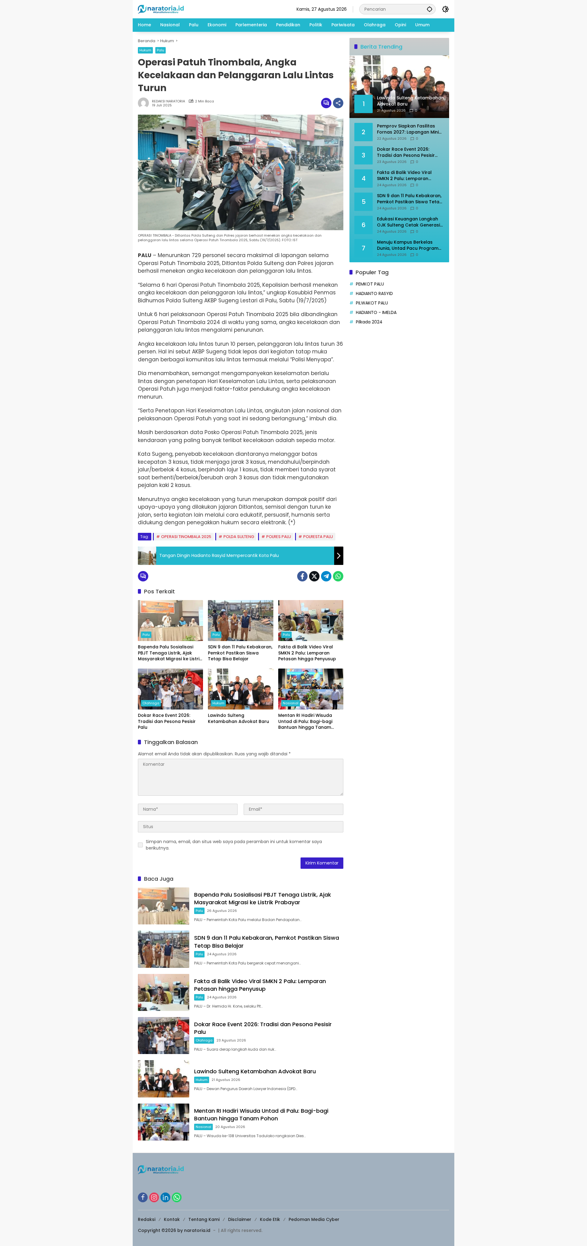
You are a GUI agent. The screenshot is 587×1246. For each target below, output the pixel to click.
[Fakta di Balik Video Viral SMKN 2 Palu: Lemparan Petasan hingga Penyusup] (310, 620)
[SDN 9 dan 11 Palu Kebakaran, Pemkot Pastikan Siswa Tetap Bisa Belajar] (240, 620)
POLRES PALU (278, 537)
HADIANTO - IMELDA (376, 312)
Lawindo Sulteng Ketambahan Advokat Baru (238, 718)
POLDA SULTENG (238, 537)
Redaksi (146, 1219)
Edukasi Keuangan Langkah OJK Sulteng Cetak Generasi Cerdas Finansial (408, 222)
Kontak (172, 1219)
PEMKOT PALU (370, 284)
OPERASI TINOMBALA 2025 (186, 537)
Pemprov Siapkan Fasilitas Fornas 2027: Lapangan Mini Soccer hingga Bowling (408, 129)
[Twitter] (314, 576)
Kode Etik (270, 1219)
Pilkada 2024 (369, 322)
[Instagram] (154, 1197)
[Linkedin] (165, 1197)
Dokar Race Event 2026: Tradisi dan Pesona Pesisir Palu (167, 721)
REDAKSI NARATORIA (168, 101)
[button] (429, 9)
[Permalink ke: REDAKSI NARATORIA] (145, 103)
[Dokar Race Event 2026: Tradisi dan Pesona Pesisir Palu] (170, 689)
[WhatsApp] (338, 576)
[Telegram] (326, 576)
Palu (160, 50)
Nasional (290, 703)
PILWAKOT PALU (372, 303)
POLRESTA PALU (318, 537)
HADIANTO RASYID (374, 293)
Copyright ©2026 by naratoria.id (174, 1230)
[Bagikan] (338, 103)
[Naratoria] (161, 9)
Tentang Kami (204, 1219)
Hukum (145, 50)
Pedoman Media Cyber (314, 1219)
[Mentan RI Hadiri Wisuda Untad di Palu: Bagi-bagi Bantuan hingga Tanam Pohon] (310, 689)
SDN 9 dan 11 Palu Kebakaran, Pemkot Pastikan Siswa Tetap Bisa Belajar (240, 653)
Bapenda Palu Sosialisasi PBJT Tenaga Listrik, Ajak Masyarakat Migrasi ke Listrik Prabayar (170, 653)
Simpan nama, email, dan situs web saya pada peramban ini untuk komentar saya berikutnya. (234, 845)
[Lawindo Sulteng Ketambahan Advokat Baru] (240, 689)
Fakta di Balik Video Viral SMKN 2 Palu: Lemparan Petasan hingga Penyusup (307, 653)
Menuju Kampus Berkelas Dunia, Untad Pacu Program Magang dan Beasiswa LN (407, 245)
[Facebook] (302, 576)
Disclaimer (239, 1219)
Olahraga (150, 703)
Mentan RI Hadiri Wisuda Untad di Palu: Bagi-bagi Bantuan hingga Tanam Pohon (305, 722)
